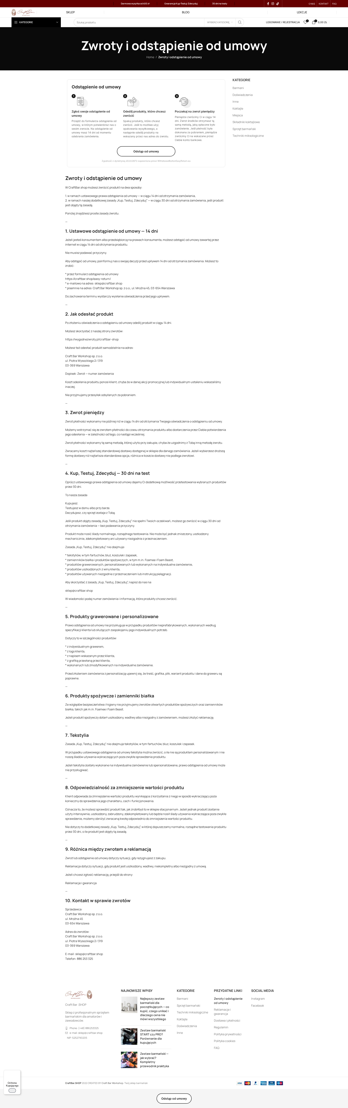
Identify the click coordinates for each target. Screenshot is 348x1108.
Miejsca (238, 115)
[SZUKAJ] (240, 22)
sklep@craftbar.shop (108, 283)
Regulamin (221, 1027)
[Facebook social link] (268, 3)
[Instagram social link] (272, 3)
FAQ (216, 1048)
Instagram (258, 999)
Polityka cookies (224, 1041)
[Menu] (18, 1072)
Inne (236, 102)
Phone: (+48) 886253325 (84, 1028)
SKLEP (70, 12)
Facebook (257, 1006)
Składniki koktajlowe (246, 122)
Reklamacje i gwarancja (222, 1012)
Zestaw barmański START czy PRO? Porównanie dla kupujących (153, 1036)
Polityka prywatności (227, 1034)
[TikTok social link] (277, 3)
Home (150, 57)
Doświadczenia (243, 95)
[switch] (12, 1090)
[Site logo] (23, 12)
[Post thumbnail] (129, 1009)
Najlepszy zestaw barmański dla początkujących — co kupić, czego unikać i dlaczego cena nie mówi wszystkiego (154, 1009)
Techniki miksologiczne (248, 136)
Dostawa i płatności (227, 1020)
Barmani (238, 88)
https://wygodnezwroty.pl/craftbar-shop (92, 339)
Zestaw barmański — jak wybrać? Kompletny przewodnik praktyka (154, 1060)
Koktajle (238, 108)
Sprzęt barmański (244, 129)
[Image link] (78, 994)
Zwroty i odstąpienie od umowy (228, 1001)
